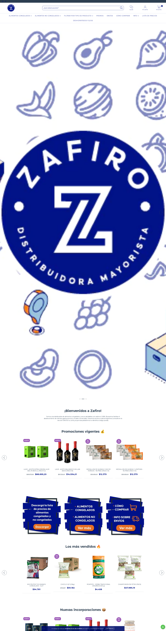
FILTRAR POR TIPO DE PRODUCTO (78, 16)
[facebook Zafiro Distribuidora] (5, 1)
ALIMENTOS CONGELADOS (20, 16)
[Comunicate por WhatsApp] (163, 627)
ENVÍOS (110, 16)
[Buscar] (121, 8)
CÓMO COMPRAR (123, 16)
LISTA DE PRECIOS (149, 16)
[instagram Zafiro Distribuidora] (2, 1)
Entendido (110, 628)
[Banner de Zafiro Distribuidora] (41, 515)
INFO (135, 16)
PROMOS (100, 16)
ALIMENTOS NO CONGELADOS (47, 16)
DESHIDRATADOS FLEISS (83, 20)
